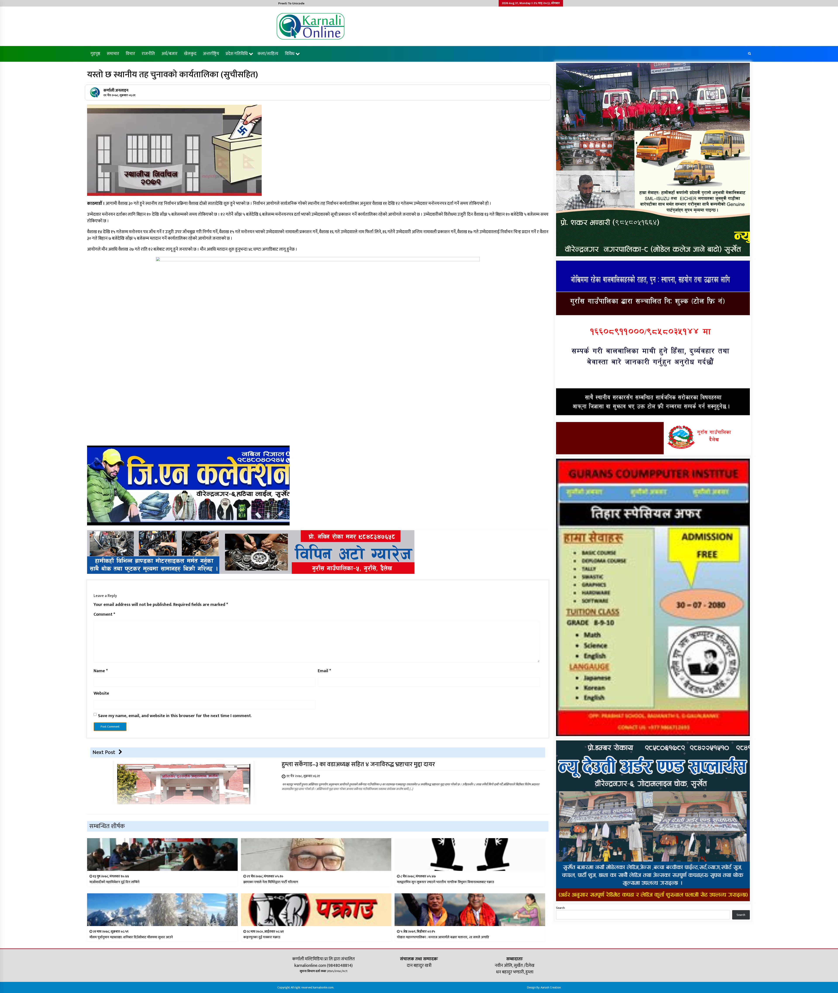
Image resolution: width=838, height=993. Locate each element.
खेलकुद (190, 53)
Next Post (104, 752)
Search (560, 908)
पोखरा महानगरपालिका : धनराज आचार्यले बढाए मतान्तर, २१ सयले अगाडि (443, 937)
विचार (130, 53)
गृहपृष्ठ (95, 53)
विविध (289, 53)
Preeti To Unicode (291, 3)
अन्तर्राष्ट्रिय (211, 53)
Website (101, 693)
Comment (104, 614)
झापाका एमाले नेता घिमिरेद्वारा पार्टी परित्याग (270, 882)
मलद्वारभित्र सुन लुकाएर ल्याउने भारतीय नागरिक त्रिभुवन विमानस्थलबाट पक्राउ (445, 882)
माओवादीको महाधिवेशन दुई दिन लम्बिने (114, 882)
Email (324, 671)
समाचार (113, 53)
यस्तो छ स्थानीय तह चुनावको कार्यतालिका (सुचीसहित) (172, 74)
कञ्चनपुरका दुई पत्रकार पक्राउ (261, 937)
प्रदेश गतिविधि (237, 53)
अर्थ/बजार (169, 53)
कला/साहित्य (268, 53)
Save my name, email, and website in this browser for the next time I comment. (175, 716)
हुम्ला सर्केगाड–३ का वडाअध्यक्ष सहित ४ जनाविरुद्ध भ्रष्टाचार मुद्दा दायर (358, 764)
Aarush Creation (551, 987)
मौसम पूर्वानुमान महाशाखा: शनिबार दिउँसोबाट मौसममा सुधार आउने (131, 937)
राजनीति (148, 53)
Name (101, 671)
